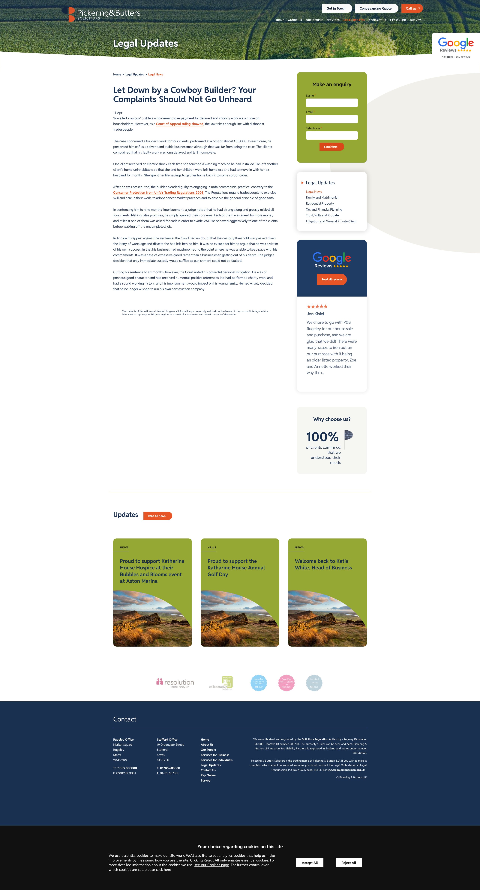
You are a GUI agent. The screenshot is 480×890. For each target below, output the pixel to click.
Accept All (310, 863)
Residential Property (320, 203)
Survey (415, 20)
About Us (295, 20)
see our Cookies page (211, 865)
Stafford (162, 740)
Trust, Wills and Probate (322, 215)
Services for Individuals (216, 760)
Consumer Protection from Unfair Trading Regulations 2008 (158, 192)
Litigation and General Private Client (331, 221)
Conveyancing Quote (376, 8)
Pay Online (398, 20)
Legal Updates (354, 20)
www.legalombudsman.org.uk (346, 770)
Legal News (155, 74)
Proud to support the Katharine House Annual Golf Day (236, 568)
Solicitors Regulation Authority (321, 739)
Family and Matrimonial (322, 197)
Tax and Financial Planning (324, 209)
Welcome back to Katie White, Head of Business (323, 564)
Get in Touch (336, 8)
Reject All (348, 863)
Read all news (157, 516)
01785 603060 (170, 768)
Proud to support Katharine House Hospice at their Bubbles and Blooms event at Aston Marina (152, 571)
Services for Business (215, 755)
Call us (411, 8)
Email (309, 112)
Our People (314, 20)
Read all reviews (332, 279)
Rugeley (118, 740)
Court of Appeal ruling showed (179, 124)
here (349, 744)
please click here (158, 869)
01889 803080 (126, 768)
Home (280, 20)
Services (333, 20)
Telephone (313, 128)
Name (310, 96)
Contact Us (377, 20)
